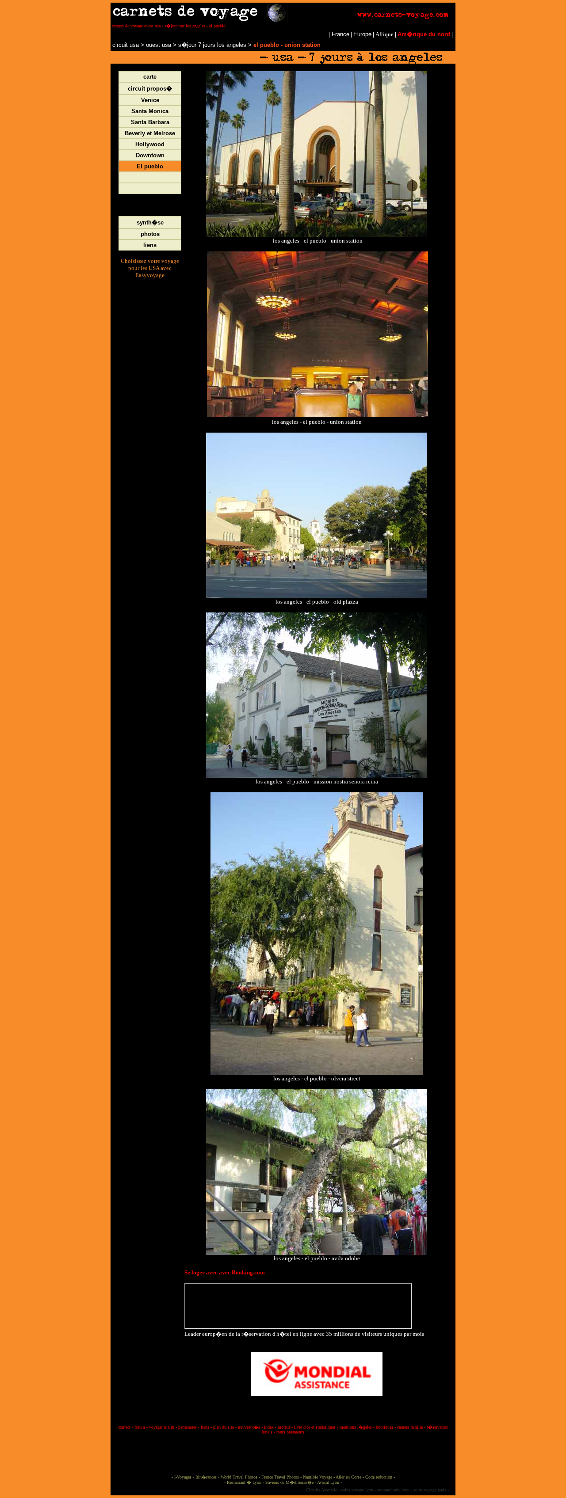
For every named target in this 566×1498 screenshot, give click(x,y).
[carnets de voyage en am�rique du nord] (111, 45)
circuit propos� (150, 88)
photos (150, 234)
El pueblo (150, 166)
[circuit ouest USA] (145, 45)
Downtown (150, 155)
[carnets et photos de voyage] (283, 19)
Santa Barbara (150, 122)
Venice (150, 100)
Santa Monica (149, 111)
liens (150, 245)
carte (150, 76)
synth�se (150, 222)
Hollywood (149, 144)
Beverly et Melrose (150, 133)
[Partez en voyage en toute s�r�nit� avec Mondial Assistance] (316, 1372)
